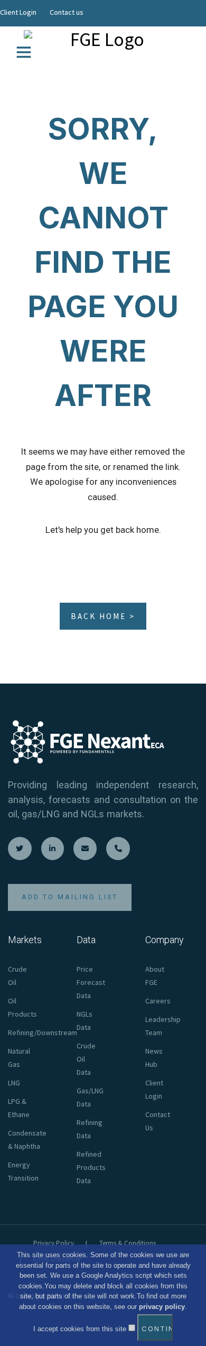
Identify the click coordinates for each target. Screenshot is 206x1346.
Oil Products (22, 1007)
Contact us (66, 12)
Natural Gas (19, 1057)
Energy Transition (23, 1171)
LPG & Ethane (19, 1107)
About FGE (154, 975)
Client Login (18, 12)
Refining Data (89, 1129)
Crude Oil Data (86, 1059)
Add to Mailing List (70, 897)
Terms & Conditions (127, 1243)
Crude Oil (17, 975)
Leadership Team (163, 1026)
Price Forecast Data (91, 982)
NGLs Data (84, 1020)
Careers (158, 1001)
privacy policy (162, 1307)
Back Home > (103, 616)
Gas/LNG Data (90, 1097)
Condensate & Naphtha (27, 1139)
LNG (14, 1082)
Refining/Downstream (42, 1032)
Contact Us (157, 1121)
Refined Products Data (91, 1167)
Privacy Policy (53, 1243)
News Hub (154, 1057)
